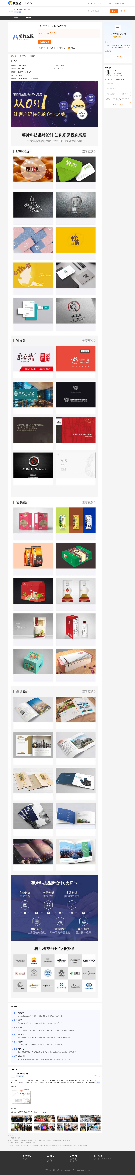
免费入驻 (109, 3)
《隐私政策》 (118, 100)
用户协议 (49, 1159)
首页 (87, 3)
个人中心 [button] (100, 3)
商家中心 (117, 3)
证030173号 (50, 1170)
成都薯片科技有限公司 (22, 9)
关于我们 (73, 1159)
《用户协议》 (111, 100)
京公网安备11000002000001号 (64, 1170)
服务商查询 (73, 1161)
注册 (125, 3)
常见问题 (26, 1159)
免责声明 (49, 1161)
